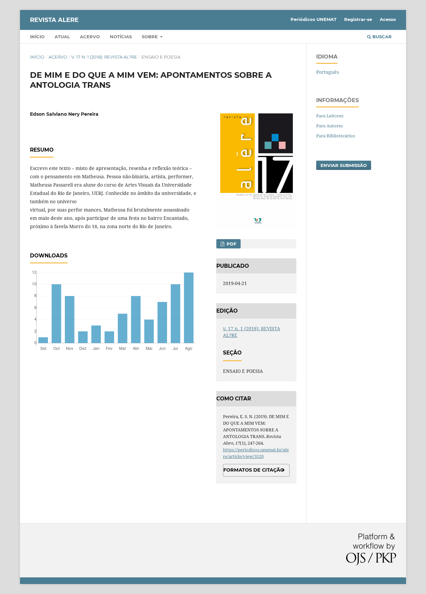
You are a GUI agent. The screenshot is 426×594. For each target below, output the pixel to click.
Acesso (388, 19)
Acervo (90, 36)
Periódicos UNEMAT (313, 19)
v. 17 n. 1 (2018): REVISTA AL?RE (104, 57)
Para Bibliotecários (335, 136)
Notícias (121, 36)
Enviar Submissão (343, 165)
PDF (230, 243)
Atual (62, 36)
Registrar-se (358, 19)
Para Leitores (329, 116)
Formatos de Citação (253, 470)
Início (37, 36)
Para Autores (329, 126)
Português (327, 72)
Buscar (381, 36)
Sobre (150, 36)
